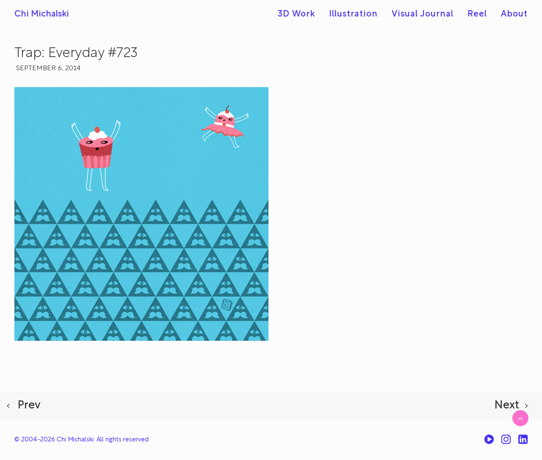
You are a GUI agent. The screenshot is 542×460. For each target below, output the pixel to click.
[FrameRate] (489, 442)
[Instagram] (506, 442)
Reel (477, 14)
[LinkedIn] (523, 442)
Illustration (353, 14)
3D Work (296, 14)
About (514, 14)
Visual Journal (423, 14)
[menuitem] (299, 14)
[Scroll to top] (520, 418)
